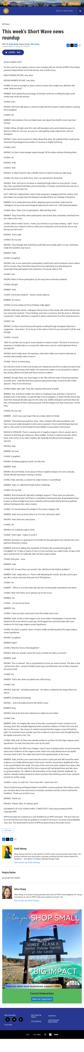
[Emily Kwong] (7, 851)
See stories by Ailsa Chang (26, 900)
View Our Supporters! (42, 999)
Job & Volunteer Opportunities (53, 1021)
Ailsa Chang (35, 44)
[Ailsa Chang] (7, 892)
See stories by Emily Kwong (27, 862)
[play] (6, 11)
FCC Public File (36, 1021)
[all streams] (81, 11)
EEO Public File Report (36, 1016)
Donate (75, 3)
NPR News (6, 24)
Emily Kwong (13, 44)
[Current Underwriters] (42, 949)
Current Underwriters (42, 993)
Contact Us (52, 1016)
